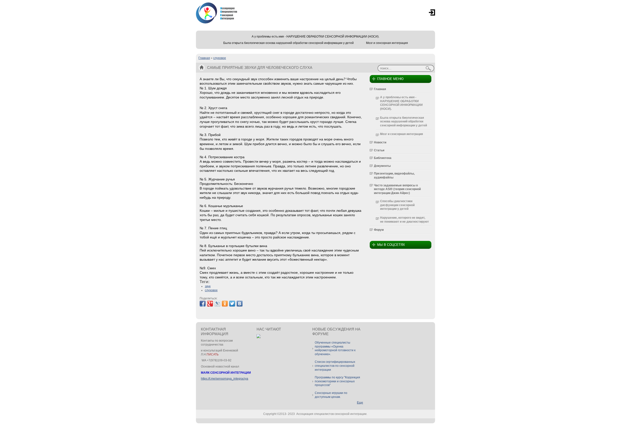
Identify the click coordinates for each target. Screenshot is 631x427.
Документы (382, 166)
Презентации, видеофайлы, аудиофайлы (394, 175)
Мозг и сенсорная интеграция (387, 43)
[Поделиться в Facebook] (203, 304)
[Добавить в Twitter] (232, 304)
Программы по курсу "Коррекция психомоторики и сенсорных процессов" (337, 381)
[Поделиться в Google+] (210, 304)
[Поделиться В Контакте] (240, 304)
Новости (380, 142)
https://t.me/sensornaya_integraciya (224, 378)
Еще (360, 402)
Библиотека (382, 158)
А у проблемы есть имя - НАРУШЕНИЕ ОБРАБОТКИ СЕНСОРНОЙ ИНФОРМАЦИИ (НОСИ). (315, 36)
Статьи (379, 150)
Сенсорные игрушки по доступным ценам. (331, 395)
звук (207, 286)
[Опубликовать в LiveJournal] (217, 304)
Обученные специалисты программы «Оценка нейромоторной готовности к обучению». (335, 348)
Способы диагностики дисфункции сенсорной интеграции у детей (397, 205)
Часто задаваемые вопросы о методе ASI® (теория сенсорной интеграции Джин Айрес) (397, 189)
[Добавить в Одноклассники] (225, 304)
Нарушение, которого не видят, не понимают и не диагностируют (404, 219)
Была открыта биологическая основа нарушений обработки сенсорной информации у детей (288, 43)
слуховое (219, 58)
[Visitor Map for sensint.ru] (259, 337)
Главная (204, 58)
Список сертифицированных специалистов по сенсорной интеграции (335, 365)
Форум (379, 230)
